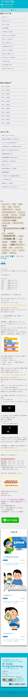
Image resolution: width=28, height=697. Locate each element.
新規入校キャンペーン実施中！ (7, 183)
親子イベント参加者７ (6, 119)
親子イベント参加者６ (6, 123)
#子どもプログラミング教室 (14, 228)
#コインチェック (21, 212)
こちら (19, 473)
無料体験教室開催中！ (6, 172)
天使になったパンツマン (6, 164)
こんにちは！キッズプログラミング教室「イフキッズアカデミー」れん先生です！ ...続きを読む (13, 602)
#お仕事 (9, 206)
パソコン (14, 250)
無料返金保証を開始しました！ (7, 153)
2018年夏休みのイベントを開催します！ (9, 161)
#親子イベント (17, 245)
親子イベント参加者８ (6, 115)
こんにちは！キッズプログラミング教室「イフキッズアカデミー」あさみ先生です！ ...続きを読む (13, 564)
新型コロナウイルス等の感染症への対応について (11, 150)
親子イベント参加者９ (6, 112)
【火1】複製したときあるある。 (8, 31)
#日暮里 (13, 242)
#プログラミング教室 (9, 220)
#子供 (4, 233)
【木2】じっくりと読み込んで (7, 39)
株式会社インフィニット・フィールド (11, 673)
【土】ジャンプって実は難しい (7, 50)
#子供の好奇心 (10, 233)
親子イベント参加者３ (6, 93)
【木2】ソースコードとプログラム (8, 135)
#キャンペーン (7, 209)
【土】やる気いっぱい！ (6, 61)
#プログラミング (12, 217)
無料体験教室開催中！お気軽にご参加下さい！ (10, 157)
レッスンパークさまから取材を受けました (9, 142)
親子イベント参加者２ (6, 97)
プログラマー (21, 250)
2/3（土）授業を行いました (7, 179)
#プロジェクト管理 (6, 223)
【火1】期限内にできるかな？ (7, 46)
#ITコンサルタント (5, 204)
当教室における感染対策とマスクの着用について (11, 139)
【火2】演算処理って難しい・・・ (8, 64)
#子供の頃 (21, 236)
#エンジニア (17, 206)
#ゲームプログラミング (9, 212)
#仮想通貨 (4, 225)
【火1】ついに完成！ (6, 24)
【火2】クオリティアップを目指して (8, 57)
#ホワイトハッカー (18, 223)
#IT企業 (14, 204)
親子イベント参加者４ (6, 90)
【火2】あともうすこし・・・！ (8, 20)
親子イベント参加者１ (6, 101)
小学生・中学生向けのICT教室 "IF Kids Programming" (17, 692)
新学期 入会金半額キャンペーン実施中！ (9, 168)
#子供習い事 (9, 239)
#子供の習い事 (9, 236)
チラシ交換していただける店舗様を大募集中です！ (11, 175)
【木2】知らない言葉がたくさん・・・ (9, 53)
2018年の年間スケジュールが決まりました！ (10, 186)
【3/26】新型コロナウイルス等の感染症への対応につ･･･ (12, 146)
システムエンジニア (19, 247)
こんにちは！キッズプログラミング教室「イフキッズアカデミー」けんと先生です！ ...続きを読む (13, 640)
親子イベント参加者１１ (6, 104)
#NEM (4, 206)
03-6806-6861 (8, 4)
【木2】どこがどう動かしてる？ (8, 68)
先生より (3, 263)
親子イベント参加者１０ (6, 108)
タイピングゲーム (6, 250)
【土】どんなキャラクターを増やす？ (9, 35)
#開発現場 (4, 247)
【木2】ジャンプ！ (5, 17)
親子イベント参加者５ (6, 86)
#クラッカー (18, 209)
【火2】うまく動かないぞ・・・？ (8, 42)
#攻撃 (21, 239)
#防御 (11, 247)
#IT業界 (20, 204)
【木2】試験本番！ (5, 28)
